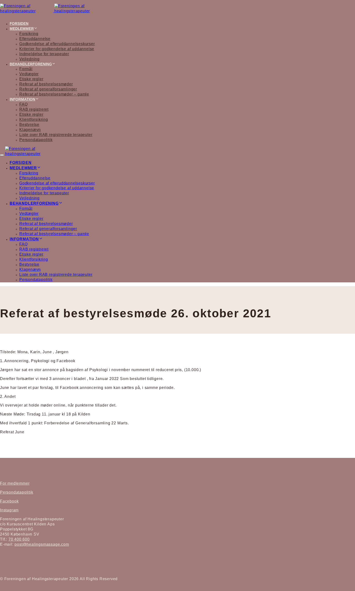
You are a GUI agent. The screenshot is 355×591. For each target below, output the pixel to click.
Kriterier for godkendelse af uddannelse (56, 49)
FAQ (23, 104)
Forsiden (19, 23)
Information (22, 99)
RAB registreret (34, 109)
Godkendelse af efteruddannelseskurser (57, 44)
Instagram (9, 510)
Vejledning (29, 59)
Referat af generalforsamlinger (48, 89)
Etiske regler (31, 79)
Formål (26, 69)
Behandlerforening (31, 64)
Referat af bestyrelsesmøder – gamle (54, 94)
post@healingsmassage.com (41, 544)
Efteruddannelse (34, 39)
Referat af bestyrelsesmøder (46, 84)
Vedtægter (29, 74)
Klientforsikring (33, 119)
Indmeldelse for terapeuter (44, 54)
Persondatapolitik (36, 140)
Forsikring (28, 34)
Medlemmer (22, 29)
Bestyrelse (29, 124)
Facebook (9, 501)
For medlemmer (14, 483)
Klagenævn (30, 130)
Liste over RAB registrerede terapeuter (55, 135)
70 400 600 (19, 539)
